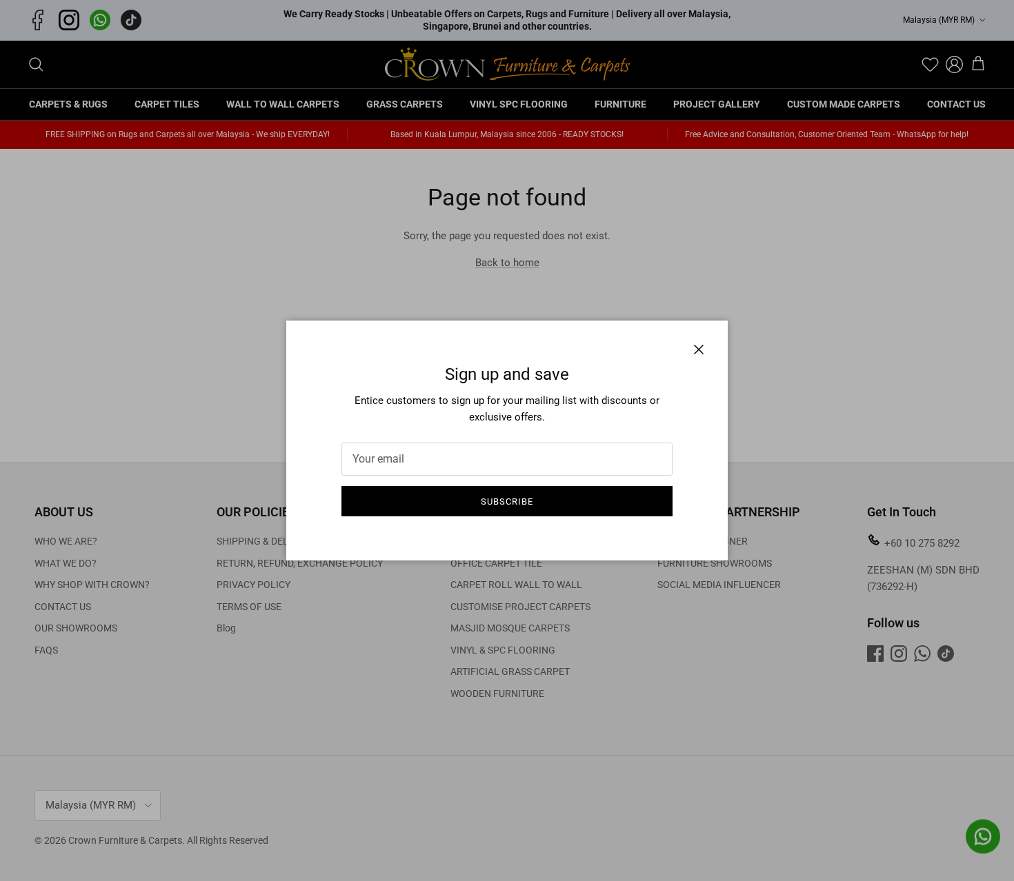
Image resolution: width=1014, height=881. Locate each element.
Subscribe (507, 501)
